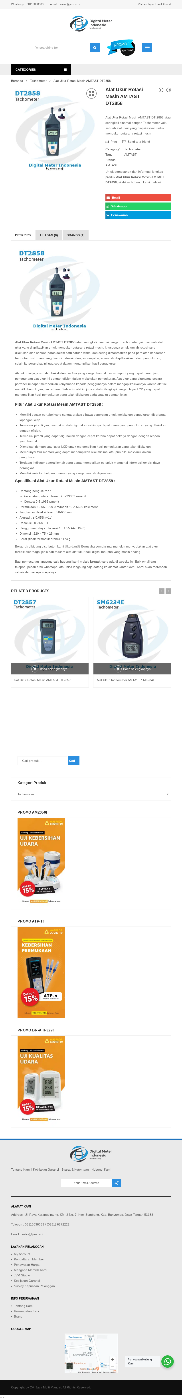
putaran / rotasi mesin (136, 133)
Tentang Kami (20, 1169)
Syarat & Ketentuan (75, 1169)
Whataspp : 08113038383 (27, 4)
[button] (91, 93)
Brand (18, 1316)
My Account (22, 1254)
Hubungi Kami (101, 1169)
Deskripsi (23, 235)
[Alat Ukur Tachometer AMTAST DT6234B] (161, 90)
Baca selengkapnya (53, 669)
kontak (95, 561)
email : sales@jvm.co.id (65, 4)
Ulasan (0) (49, 235)
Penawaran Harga (27, 1264)
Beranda (17, 80)
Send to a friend (138, 141)
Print (113, 141)
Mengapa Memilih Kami (30, 1270)
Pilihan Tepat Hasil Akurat (154, 4)
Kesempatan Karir (26, 1311)
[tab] (23, 235)
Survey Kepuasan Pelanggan (34, 1286)
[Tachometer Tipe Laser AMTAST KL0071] (168, 90)
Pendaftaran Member (29, 1259)
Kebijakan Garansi (46, 1169)
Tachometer (38, 80)
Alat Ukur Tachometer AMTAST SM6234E (126, 680)
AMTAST (130, 154)
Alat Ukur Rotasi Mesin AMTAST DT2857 (42, 680)
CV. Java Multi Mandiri (45, 1387)
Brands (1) (76, 235)
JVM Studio (22, 1275)
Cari (72, 760)
